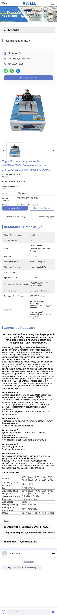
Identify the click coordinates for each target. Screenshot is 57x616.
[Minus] (53, 553)
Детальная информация (16, 217)
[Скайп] (18, 70)
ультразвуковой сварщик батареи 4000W (26, 527)
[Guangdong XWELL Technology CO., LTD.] (29, 3)
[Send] (53, 612)
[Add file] (3, 612)
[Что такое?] (5, 70)
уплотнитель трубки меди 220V (20, 542)
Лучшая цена (15, 208)
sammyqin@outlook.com (19, 58)
